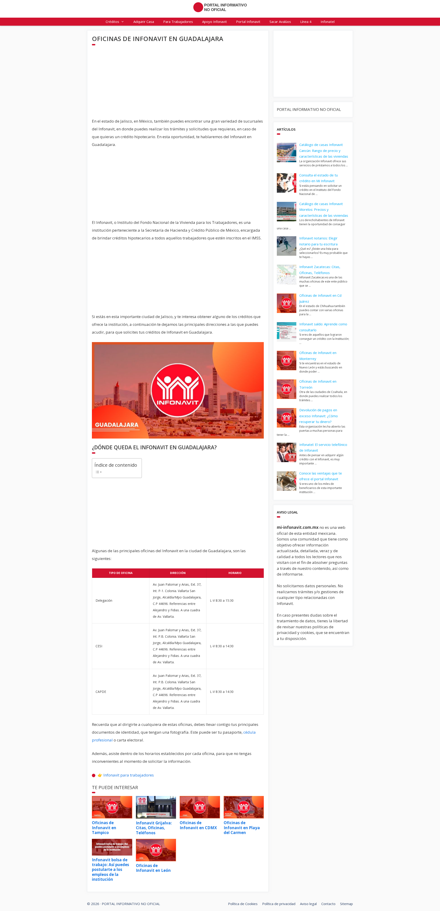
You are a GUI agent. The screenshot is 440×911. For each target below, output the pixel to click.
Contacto (328, 903)
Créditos (112, 21)
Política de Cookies (243, 903)
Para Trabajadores (178, 21)
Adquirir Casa (143, 21)
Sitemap (346, 903)
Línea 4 (305, 21)
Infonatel (328, 21)
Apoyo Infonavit (214, 21)
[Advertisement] (178, 85)
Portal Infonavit (248, 21)
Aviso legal (308, 903)
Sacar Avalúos (280, 21)
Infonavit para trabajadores (128, 775)
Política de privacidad (278, 903)
